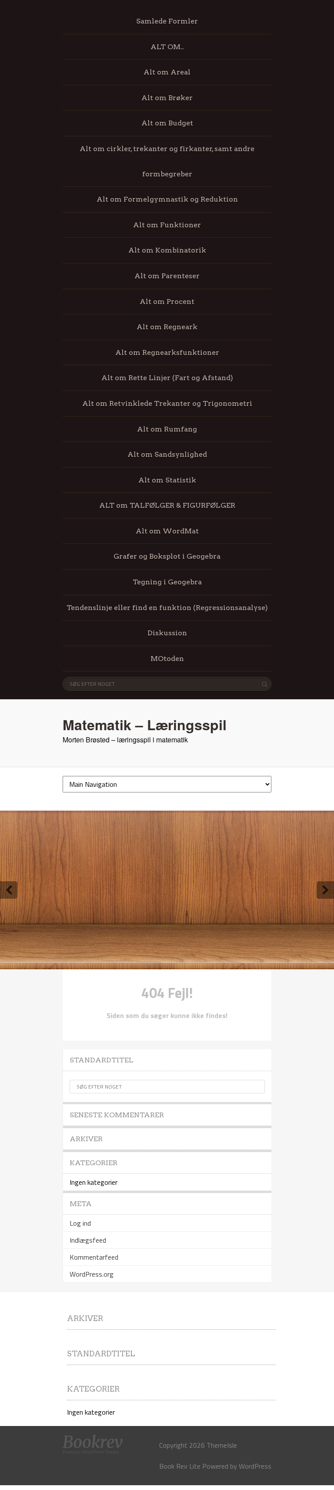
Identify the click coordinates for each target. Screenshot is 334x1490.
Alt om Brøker (167, 98)
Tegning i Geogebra (167, 582)
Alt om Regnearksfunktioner (167, 352)
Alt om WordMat (167, 531)
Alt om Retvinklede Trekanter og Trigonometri (167, 403)
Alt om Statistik (167, 480)
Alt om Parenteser (167, 276)
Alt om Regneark (167, 327)
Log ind (80, 1223)
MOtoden (167, 658)
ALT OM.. (167, 47)
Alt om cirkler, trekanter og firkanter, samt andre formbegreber (167, 161)
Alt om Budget (167, 123)
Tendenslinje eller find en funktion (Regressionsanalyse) (167, 607)
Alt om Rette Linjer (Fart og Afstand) (167, 378)
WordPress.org (92, 1274)
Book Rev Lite (179, 1466)
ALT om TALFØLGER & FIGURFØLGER (167, 505)
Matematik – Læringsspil (145, 725)
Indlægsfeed (88, 1240)
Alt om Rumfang (167, 429)
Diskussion (167, 633)
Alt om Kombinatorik (167, 250)
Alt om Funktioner (167, 225)
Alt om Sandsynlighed (167, 454)
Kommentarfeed (94, 1257)
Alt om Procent (167, 301)
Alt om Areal (167, 72)
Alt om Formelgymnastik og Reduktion (167, 199)
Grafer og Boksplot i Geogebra (167, 556)
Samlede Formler (167, 21)
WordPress (255, 1466)
